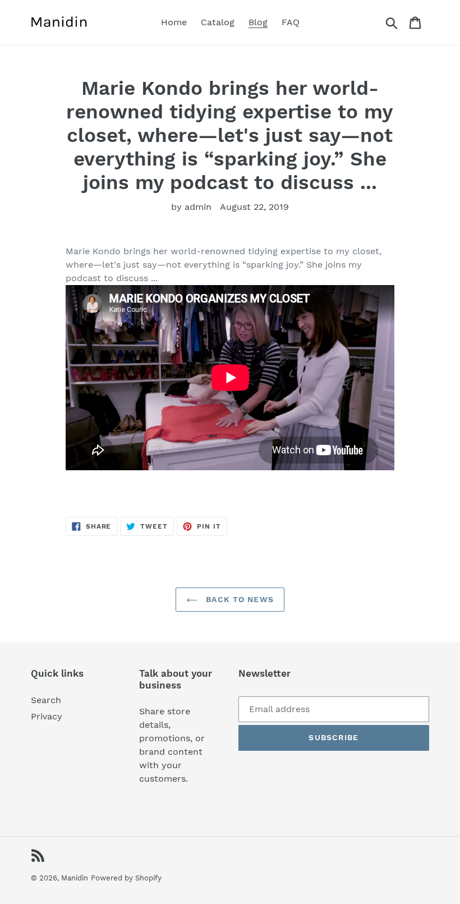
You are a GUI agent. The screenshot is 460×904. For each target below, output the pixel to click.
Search (46, 700)
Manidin (74, 878)
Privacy (46, 716)
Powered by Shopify (126, 878)
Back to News (238, 599)
